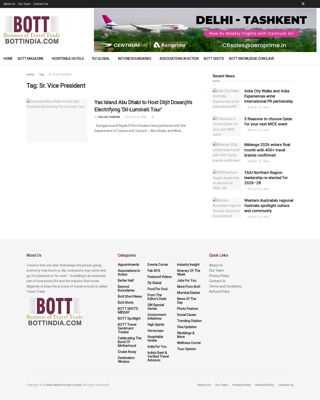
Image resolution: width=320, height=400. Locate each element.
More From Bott (188, 286)
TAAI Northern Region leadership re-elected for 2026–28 (266, 177)
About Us (9, 4)
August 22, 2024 (135, 117)
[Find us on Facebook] (297, 4)
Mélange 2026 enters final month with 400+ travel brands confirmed (267, 149)
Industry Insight (188, 264)
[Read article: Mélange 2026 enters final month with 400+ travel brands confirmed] (227, 152)
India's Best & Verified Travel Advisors (158, 356)
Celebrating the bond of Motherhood (129, 342)
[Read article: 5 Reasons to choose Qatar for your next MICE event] (227, 126)
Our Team (24, 4)
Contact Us (40, 4)
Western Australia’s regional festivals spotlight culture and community (268, 205)
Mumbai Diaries (188, 293)
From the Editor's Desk (157, 297)
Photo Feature (187, 308)
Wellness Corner (189, 343)
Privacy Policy (219, 276)
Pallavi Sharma (109, 117)
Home (8, 58)
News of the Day (186, 300)
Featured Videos (160, 277)
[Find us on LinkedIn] (309, 4)
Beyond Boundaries (134, 58)
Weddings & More (185, 335)
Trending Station (189, 321)
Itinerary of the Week (188, 272)
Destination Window (126, 359)
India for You (157, 346)
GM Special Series (156, 306)
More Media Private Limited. (65, 385)
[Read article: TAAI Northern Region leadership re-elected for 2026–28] (227, 180)
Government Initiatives (157, 316)
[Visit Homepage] (32, 30)
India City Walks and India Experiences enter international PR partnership (268, 96)
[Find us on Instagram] (315, 4)
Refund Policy (219, 291)
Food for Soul (157, 289)
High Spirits (156, 324)
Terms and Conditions (225, 286)
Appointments (128, 264)
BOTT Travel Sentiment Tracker (127, 328)
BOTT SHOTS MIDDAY (128, 310)
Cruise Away (127, 352)
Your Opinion (186, 349)
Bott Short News (130, 296)
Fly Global (101, 58)
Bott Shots (214, 58)
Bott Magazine (31, 58)
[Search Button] (314, 58)
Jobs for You (186, 280)
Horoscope (156, 331)
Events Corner (158, 264)
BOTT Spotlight (129, 318)
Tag (41, 74)
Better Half (126, 280)
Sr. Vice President (60, 74)
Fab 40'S (154, 271)
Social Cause (186, 315)
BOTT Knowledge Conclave (251, 58)
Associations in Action (179, 58)
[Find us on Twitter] (303, 4)
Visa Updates (187, 327)
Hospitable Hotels (68, 58)
